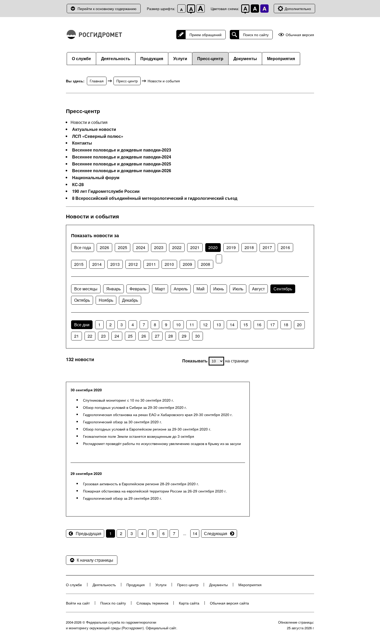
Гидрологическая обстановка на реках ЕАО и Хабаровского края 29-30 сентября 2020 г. (158, 414)
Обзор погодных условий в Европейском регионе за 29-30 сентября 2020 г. (147, 429)
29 (184, 336)
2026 (104, 247)
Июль (238, 289)
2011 (151, 264)
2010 (169, 264)
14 (232, 325)
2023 (158, 247)
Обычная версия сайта (229, 603)
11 (191, 325)
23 (103, 336)
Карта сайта (189, 603)
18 (286, 325)
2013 (115, 264)
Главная (97, 80)
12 (205, 325)
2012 (133, 264)
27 (157, 336)
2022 (176, 247)
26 (143, 336)
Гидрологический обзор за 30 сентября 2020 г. (122, 421)
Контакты (82, 143)
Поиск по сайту (256, 34)
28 (170, 336)
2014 (97, 264)
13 (218, 325)
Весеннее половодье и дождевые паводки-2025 (121, 164)
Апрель (181, 289)
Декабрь (130, 300)
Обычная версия (300, 34)
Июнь (218, 289)
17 (272, 325)
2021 (195, 247)
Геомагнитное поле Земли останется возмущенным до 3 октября (138, 436)
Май (200, 289)
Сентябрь (282, 289)
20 (299, 325)
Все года (82, 247)
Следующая (215, 533)
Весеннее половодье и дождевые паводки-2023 (121, 150)
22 (90, 336)
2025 (122, 247)
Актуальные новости (94, 129)
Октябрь (82, 300)
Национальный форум (95, 177)
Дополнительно (298, 8)
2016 (285, 247)
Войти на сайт (78, 603)
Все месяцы (85, 289)
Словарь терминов (152, 603)
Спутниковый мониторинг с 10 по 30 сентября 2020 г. (128, 400)
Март (160, 289)
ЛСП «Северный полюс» (97, 136)
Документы (245, 58)
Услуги (180, 58)
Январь (113, 289)
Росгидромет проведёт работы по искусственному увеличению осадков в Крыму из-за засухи (162, 443)
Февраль (138, 289)
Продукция (151, 58)
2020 (213, 247)
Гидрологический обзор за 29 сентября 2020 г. (122, 498)
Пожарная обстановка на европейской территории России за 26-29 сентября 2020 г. (155, 491)
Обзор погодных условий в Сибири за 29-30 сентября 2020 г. (135, 407)
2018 (249, 247)
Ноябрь (106, 300)
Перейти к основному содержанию (107, 8)
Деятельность (115, 58)
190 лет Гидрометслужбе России (106, 191)
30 (197, 336)
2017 (267, 247)
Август (258, 289)
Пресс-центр (210, 58)
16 (259, 325)
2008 (205, 264)
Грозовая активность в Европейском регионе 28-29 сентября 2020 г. (141, 483)
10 (178, 325)
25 (130, 336)
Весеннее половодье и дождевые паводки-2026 (121, 170)
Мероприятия (281, 58)
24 (117, 336)
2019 (231, 247)
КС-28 (78, 184)
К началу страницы (95, 560)
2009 (187, 264)
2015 (78, 264)
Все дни (81, 325)
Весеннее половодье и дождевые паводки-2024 (121, 157)
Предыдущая (88, 533)
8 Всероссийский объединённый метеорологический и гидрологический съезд (154, 198)
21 (76, 336)
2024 (140, 247)
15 (245, 325)
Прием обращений (205, 34)
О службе (81, 58)
